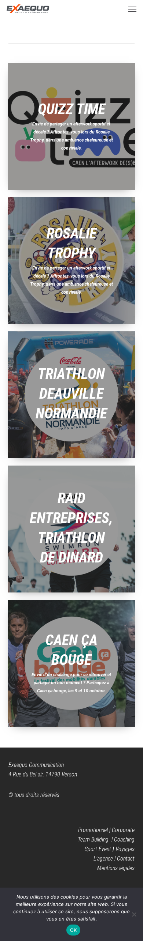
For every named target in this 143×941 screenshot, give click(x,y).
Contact (126, 858)
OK (73, 930)
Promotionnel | (95, 830)
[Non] (134, 914)
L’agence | (105, 858)
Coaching (124, 839)
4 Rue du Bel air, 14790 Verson (42, 774)
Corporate (123, 830)
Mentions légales (116, 868)
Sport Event (98, 849)
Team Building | (96, 839)
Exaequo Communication (36, 764)
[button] (132, 8)
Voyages (125, 849)
